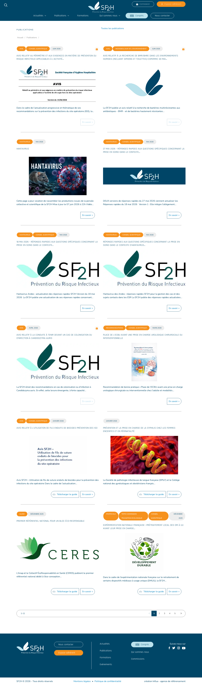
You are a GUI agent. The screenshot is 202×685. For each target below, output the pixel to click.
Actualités (38, 15)
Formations (82, 15)
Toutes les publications (112, 28)
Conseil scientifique (38, 49)
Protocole (111, 514)
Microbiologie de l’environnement (130, 49)
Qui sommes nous (108, 15)
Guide (22, 514)
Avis (21, 49)
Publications (60, 15)
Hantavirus (25, 142)
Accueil (20, 37)
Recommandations (114, 328)
